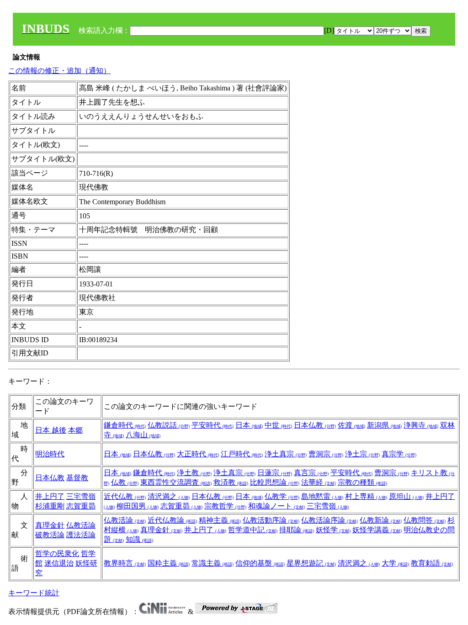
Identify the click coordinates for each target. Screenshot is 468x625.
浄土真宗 (286, 454)
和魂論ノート (276, 506)
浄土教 (194, 473)
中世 (278, 425)
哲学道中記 (252, 530)
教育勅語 (432, 563)
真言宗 (311, 473)
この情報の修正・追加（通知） (59, 70)
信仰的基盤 (260, 563)
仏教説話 (169, 425)
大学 (395, 563)
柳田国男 (138, 506)
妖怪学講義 (377, 530)
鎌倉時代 (125, 425)
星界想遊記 (311, 563)
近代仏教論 (172, 520)
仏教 (124, 482)
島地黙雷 (322, 496)
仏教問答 (425, 520)
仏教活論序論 (329, 520)
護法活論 (81, 535)
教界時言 (125, 563)
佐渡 (351, 425)
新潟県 (384, 425)
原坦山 (406, 496)
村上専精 (366, 496)
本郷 (75, 430)
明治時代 (49, 454)
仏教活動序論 (271, 520)
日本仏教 (315, 425)
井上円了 (49, 496)
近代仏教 (125, 496)
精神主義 (220, 520)
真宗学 (399, 454)
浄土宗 (362, 454)
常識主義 (212, 563)
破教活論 (49, 535)
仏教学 (282, 496)
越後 (59, 430)
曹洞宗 (325, 454)
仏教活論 (81, 525)
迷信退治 (59, 563)
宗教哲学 (225, 506)
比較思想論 (274, 482)
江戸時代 (242, 454)
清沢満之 (169, 496)
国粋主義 (169, 563)
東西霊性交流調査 (176, 482)
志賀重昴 (81, 506)
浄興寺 (421, 425)
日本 (43, 430)
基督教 (77, 478)
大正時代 (198, 454)
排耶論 (296, 530)
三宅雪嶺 (81, 496)
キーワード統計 (33, 593)
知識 (139, 539)
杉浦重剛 (49, 506)
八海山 (143, 435)
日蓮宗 (274, 473)
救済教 (230, 482)
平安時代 (212, 425)
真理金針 (49, 525)
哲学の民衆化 (57, 553)
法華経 (318, 482)
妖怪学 (333, 530)
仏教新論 (381, 520)
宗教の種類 (362, 482)
